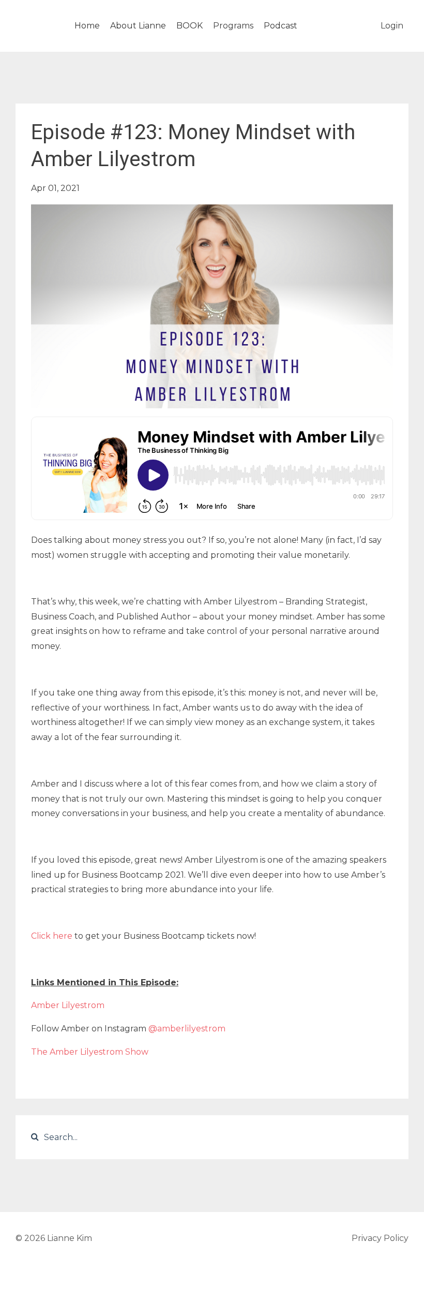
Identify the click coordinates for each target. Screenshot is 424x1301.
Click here (51, 936)
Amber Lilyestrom (67, 1005)
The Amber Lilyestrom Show (89, 1052)
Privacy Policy (380, 1238)
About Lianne (138, 26)
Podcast (280, 26)
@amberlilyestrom (186, 1028)
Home (87, 26)
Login (392, 26)
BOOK (189, 26)
